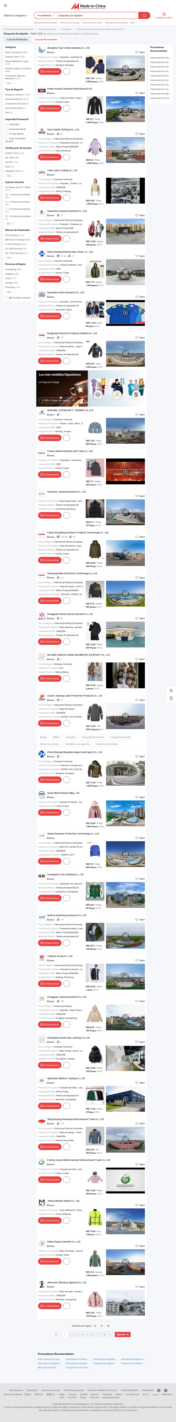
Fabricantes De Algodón (161, 93)
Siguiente (121, 1334)
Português (107, 1394)
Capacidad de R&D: (47, 146)
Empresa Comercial (17, 94)
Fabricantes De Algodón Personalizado (105, 1359)
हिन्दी (62, 1397)
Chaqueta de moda (120, 737)
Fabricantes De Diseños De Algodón (77, 1363)
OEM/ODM (14, 124)
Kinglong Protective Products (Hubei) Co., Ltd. (72, 333)
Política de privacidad (74, 1390)
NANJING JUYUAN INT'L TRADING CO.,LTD (70, 410)
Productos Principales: (48, 57)
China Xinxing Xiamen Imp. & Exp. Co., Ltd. (70, 251)
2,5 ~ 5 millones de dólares (17, 196)
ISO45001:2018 (14, 171)
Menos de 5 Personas (18, 239)
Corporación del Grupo (17, 103)
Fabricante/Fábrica (17, 99)
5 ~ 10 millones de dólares (17, 203)
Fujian (10, 278)
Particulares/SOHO (15, 108)
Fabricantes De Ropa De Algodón (133, 1359)
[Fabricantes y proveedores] (88, 6)
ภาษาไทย (72, 1397)
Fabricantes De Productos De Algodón (77, 1359)
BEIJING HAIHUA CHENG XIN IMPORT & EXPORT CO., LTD (78, 654)
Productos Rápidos (129, 1390)
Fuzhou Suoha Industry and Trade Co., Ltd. (70, 451)
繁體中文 (51, 1394)
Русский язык (132, 1394)
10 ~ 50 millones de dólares (18, 217)
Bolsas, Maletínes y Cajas (17, 62)
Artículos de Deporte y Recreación (15, 77)
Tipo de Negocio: (46, 138)
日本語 (61, 1394)
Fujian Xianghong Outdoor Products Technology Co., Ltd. (78, 532)
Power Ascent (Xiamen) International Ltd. (69, 88)
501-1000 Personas (16, 253)
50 (108, 1325)
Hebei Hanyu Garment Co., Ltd (63, 1241)
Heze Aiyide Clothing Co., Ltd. (63, 129)
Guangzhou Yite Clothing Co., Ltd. (65, 874)
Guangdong (13, 269)
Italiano (119, 1394)
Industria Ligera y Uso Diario (18, 70)
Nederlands (167, 1394)
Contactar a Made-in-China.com (102, 1390)
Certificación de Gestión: (49, 594)
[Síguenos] (159, 1390)
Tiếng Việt (94, 1397)
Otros (9, 166)
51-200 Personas (15, 244)
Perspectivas (148, 1390)
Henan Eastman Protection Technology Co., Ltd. (73, 833)
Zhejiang (12, 273)
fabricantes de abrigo (70, 22)
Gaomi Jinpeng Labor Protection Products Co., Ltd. (75, 695)
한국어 (146, 1394)
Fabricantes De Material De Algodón (50, 1363)
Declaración (32, 1390)
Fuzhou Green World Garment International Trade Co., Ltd (78, 1160)
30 (101, 1326)
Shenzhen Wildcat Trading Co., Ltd (66, 1078)
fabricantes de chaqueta (116, 22)
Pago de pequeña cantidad (15, 140)
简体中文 (39, 1394)
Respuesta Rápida (17, 129)
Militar (56, 737)
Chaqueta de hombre (107, 744)
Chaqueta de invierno (93, 737)
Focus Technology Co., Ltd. (81, 1404)
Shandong (12, 287)
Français (72, 1394)
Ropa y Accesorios (16, 52)
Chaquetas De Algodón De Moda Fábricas (105, 1363)
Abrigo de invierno (49, 744)
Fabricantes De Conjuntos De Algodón (50, 1359)
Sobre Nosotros (16, 1390)
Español (83, 1394)
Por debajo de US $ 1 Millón (18, 188)
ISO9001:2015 (14, 153)
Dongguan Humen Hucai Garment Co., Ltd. (70, 614)
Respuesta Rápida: (46, 61)
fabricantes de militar (92, 22)
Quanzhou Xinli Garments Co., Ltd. (66, 292)
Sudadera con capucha (77, 744)
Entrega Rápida (16, 133)
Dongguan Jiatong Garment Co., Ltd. (67, 996)
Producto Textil (15, 56)
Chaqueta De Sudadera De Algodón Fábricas (133, 1363)
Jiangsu (11, 282)
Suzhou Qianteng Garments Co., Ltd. (67, 915)
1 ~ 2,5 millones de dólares (17, 210)
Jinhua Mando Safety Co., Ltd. (63, 1200)
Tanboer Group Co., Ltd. (60, 956)
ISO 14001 (12, 157)
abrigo (43, 737)
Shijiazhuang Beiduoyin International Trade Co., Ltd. (75, 1119)
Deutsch (95, 1394)
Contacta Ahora (51, 71)
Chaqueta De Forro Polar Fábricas (77, 1367)
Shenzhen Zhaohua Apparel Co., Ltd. (67, 1282)
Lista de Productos (17, 39)
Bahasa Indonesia (111, 1397)
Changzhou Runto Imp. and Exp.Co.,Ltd (68, 1037)
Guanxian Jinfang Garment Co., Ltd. (66, 491)
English (27, 1394)
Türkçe (83, 1397)
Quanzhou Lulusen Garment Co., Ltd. (67, 211)
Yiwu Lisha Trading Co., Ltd (62, 170)
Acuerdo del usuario (51, 1390)
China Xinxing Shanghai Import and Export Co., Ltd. (75, 752)
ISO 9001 (11, 162)
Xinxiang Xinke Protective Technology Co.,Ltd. (72, 573)
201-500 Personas (15, 248)
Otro (8, 112)
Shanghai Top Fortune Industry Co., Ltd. (68, 47)
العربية (155, 1394)
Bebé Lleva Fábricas (47, 1367)
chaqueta (70, 737)
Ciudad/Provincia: (46, 65)
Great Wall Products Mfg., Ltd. (63, 793)
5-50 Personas (14, 235)
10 (95, 1325)
